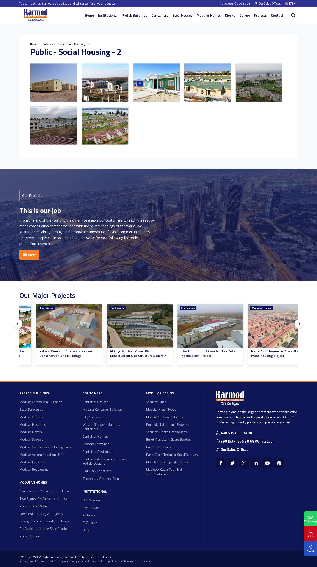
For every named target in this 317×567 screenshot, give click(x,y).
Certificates (91, 507)
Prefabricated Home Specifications (44, 528)
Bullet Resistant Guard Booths (168, 439)
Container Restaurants (99, 451)
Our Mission (91, 500)
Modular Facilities (31, 462)
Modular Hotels (30, 431)
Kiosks (230, 15)
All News (89, 515)
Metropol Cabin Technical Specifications (164, 472)
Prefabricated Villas (33, 506)
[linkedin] (256, 463)
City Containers (94, 417)
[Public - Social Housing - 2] (53, 82)
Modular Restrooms (34, 469)
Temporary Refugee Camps (102, 478)
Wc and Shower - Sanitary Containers (101, 427)
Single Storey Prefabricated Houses (45, 491)
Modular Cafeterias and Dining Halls (45, 447)
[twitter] (232, 463)
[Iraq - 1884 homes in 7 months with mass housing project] (265, 326)
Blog (86, 530)
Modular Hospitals (32, 424)
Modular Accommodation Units (41, 454)
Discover (29, 254)
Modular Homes (209, 15)
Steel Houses (182, 15)
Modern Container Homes (164, 417)
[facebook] (221, 463)
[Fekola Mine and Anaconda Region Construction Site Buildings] (53, 326)
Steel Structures (31, 409)
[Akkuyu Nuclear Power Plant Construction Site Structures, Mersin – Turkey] (123, 326)
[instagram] (244, 463)
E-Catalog (90, 522)
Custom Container (96, 444)
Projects (260, 15)
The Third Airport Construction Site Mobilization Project (191, 353)
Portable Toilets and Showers (167, 424)
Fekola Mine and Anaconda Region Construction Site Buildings (49, 353)
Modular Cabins (160, 393)
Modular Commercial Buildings (40, 401)
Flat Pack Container (97, 471)
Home (89, 15)
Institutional (108, 15)
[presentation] (17, 323)
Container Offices (95, 401)
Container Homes (95, 436)
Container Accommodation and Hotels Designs (105, 461)
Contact (277, 15)
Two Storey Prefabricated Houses (44, 498)
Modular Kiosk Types (161, 409)
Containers (159, 15)
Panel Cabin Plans (158, 447)
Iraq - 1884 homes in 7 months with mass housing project (262, 353)
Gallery (244, 15)
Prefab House (29, 536)
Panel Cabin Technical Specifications (172, 454)
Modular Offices (31, 417)
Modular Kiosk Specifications (167, 462)
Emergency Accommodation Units (44, 521)
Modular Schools (31, 439)
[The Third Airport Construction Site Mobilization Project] (194, 326)
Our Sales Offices (270, 3)
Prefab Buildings (134, 15)
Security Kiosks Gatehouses (166, 431)
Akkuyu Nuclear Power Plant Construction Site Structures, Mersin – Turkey (123, 355)
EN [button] (291, 3)
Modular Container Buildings (103, 409)
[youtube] (267, 463)
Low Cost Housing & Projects (41, 513)
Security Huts (156, 401)
